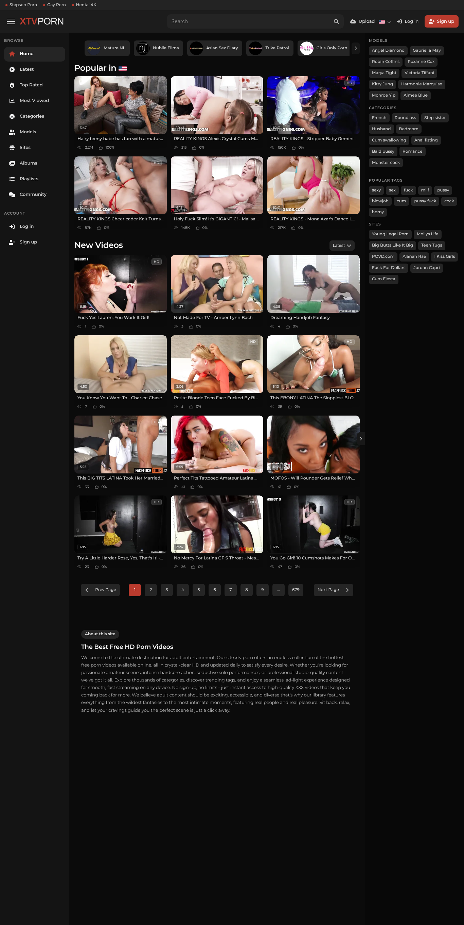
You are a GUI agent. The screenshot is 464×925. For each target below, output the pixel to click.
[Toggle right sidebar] (361, 438)
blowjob (380, 201)
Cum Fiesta (383, 279)
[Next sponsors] (356, 48)
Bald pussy (383, 151)
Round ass (405, 117)
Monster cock (386, 162)
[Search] (336, 21)
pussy (443, 190)
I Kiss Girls (444, 256)
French (379, 117)
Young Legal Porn (390, 234)
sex (392, 190)
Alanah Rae (414, 256)
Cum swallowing (389, 140)
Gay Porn (56, 4)
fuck (408, 190)
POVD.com (383, 256)
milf (425, 190)
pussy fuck (425, 201)
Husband (381, 129)
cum (401, 201)
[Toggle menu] (10, 21)
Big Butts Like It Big (392, 245)
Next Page (328, 589)
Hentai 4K (86, 4)
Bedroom (408, 129)
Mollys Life (428, 234)
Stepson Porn (23, 4)
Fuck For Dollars (388, 267)
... (278, 589)
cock (449, 201)
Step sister (435, 117)
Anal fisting (426, 140)
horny (378, 212)
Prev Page (105, 589)
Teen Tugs (431, 245)
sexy (376, 190)
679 (296, 589)
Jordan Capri (426, 267)
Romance (412, 151)
